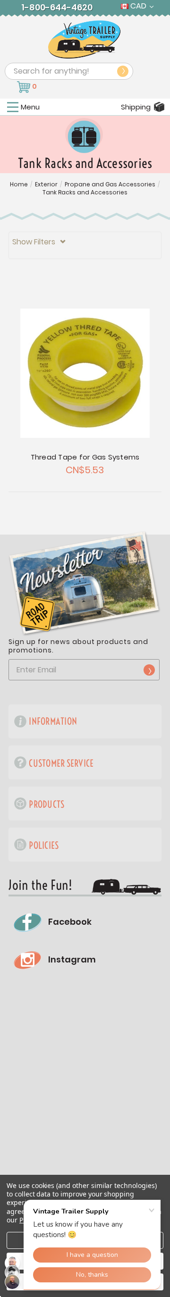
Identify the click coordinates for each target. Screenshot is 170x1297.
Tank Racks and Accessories (85, 192)
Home (19, 184)
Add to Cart (85, 373)
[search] (122, 71)
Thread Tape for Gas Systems (85, 457)
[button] (85, 245)
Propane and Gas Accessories (110, 184)
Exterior (46, 184)
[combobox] (69, 71)
